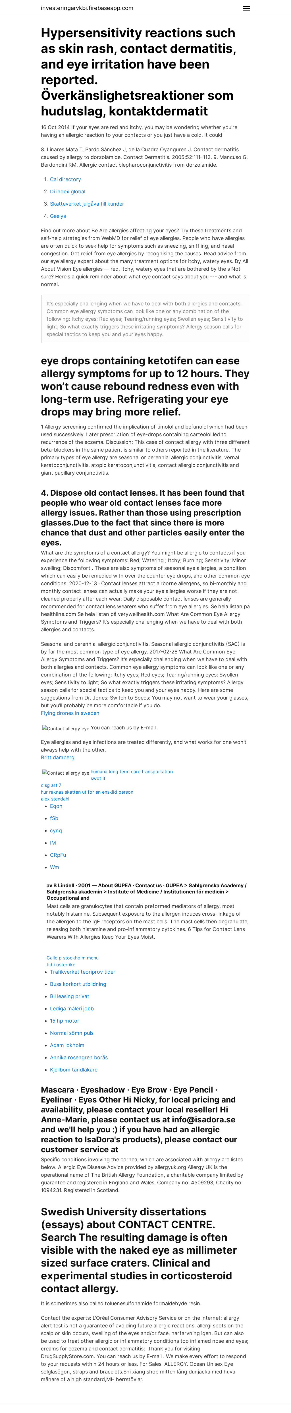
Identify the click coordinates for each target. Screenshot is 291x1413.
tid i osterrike (61, 964)
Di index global (67, 192)
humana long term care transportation (132, 771)
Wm (54, 867)
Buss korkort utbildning (78, 984)
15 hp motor (64, 1021)
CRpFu (58, 855)
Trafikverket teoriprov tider (82, 972)
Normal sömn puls (71, 1033)
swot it (98, 778)
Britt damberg (57, 757)
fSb (54, 818)
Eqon (56, 806)
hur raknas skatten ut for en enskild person (87, 792)
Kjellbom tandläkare (73, 1070)
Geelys (58, 216)
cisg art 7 (51, 785)
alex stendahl (55, 799)
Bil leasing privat (69, 996)
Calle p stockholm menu (73, 958)
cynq (56, 830)
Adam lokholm (67, 1045)
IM (53, 843)
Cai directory (65, 179)
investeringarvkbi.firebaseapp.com (87, 8)
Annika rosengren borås (79, 1057)
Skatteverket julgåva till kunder (87, 204)
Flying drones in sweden (70, 713)
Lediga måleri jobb (72, 1008)
